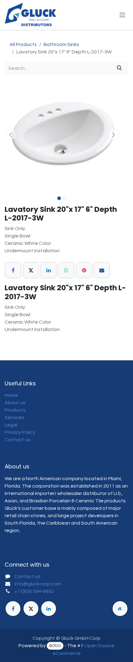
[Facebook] (13, 270)
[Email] (101, 270)
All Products (23, 44)
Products (15, 410)
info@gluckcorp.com (38, 583)
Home (11, 395)
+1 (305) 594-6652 (34, 591)
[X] (31, 270)
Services (14, 417)
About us (15, 402)
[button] (10, 134)
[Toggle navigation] (122, 15)
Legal (11, 424)
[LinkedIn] (48, 270)
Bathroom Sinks (61, 44)
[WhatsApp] (66, 270)
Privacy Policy (20, 432)
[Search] (119, 68)
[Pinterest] (84, 270)
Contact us (17, 439)
